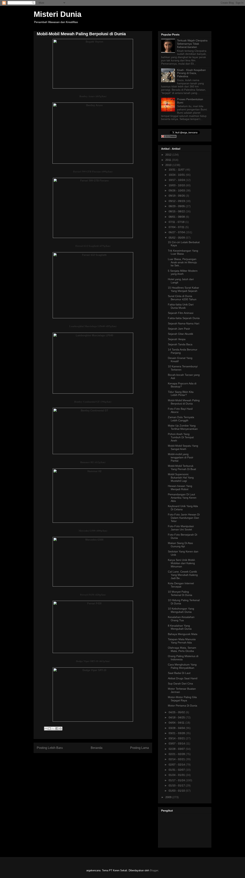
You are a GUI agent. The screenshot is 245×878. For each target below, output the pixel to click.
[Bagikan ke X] (53, 728)
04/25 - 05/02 (177, 712)
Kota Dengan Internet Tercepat (181, 585)
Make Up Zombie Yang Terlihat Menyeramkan (183, 427)
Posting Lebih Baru (50, 747)
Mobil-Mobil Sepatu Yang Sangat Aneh (183, 447)
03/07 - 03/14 (177, 743)
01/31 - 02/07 (177, 769)
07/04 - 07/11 (177, 227)
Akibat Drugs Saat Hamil (182, 678)
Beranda (96, 747)
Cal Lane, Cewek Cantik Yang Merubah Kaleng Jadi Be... (183, 575)
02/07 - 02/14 (177, 764)
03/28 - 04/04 (177, 727)
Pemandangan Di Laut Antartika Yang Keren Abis (182, 497)
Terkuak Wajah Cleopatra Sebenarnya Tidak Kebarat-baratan (192, 43)
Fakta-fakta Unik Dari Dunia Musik (181, 306)
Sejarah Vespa (176, 339)
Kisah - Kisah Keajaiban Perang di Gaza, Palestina (191, 73)
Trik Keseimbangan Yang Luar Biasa (183, 252)
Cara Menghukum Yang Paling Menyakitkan (182, 666)
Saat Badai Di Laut (179, 673)
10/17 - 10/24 (177, 179)
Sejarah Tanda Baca (180, 344)
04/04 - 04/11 (177, 722)
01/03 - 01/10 (177, 790)
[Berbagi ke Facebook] (57, 728)
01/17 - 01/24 (177, 780)
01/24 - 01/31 (177, 774)
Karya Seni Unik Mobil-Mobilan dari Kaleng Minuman (181, 563)
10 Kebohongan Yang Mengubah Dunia (181, 610)
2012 (168, 154)
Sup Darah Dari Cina (180, 683)
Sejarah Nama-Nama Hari (183, 323)
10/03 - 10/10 (177, 185)
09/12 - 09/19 (177, 201)
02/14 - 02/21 (177, 759)
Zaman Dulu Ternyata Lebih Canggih (181, 419)
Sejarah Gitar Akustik (180, 333)
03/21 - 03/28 (177, 733)
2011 (168, 159)
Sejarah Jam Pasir (179, 328)
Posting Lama (139, 747)
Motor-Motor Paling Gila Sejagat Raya (182, 699)
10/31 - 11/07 (177, 169)
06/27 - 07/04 (177, 232)
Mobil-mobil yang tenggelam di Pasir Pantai (180, 457)
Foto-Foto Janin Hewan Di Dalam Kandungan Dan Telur (184, 518)
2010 (168, 165)
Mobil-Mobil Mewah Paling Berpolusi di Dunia (184, 402)
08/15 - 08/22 (177, 211)
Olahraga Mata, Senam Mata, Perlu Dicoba (182, 649)
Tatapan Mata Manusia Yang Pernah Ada (182, 641)
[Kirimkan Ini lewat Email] (46, 728)
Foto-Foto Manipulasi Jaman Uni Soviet (181, 528)
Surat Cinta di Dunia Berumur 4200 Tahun (182, 298)
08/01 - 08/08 (177, 216)
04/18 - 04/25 (177, 717)
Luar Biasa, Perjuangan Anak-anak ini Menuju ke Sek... (182, 262)
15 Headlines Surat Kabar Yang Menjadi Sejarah (183, 289)
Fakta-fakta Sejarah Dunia (184, 318)
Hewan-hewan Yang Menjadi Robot (180, 487)
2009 (168, 797)
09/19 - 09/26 (177, 195)
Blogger (154, 870)
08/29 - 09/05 (177, 206)
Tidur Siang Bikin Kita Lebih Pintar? (181, 393)
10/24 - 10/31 (177, 174)
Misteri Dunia (57, 14)
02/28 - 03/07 (177, 748)
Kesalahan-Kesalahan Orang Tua (181, 618)
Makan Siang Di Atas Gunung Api (180, 545)
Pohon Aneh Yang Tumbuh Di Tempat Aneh (181, 437)
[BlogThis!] (49, 728)
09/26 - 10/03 (177, 190)
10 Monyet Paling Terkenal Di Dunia (180, 593)
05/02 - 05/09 (177, 237)
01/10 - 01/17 (177, 785)
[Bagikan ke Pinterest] (60, 728)
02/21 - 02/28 (177, 754)
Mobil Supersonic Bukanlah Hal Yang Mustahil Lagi (181, 477)
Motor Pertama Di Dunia (182, 705)
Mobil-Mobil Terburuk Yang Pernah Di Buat (182, 467)
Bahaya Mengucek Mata (182, 634)
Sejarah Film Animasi (180, 312)
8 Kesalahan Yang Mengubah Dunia (180, 627)
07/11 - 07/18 (177, 221)
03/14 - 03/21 (177, 738)
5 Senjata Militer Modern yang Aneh (183, 272)
